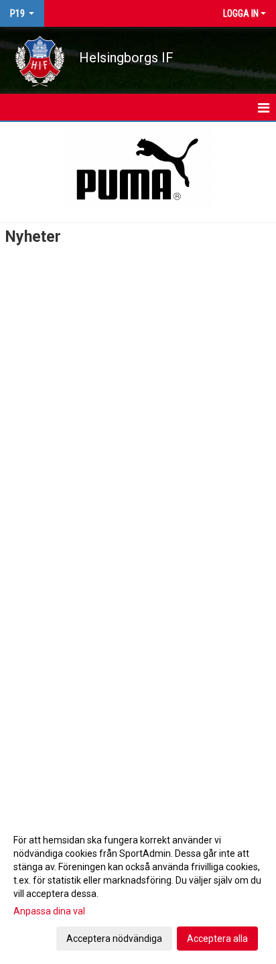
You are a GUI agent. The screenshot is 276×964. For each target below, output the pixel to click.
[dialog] (138, 888)
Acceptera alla (217, 938)
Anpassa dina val (49, 911)
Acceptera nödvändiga (114, 938)
